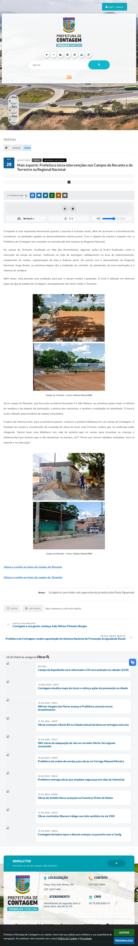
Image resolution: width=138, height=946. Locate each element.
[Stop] (73, 208)
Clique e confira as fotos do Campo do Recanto (33, 566)
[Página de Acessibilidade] (89, 55)
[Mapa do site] (82, 55)
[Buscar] (99, 64)
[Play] (65, 208)
